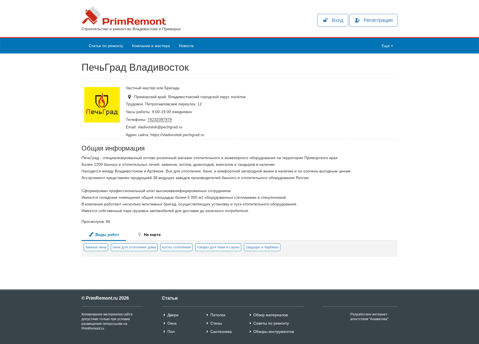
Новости (186, 46)
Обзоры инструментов (273, 331)
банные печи (95, 247)
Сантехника (221, 331)
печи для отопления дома (134, 247)
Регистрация (378, 20)
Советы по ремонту (271, 323)
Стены (216, 323)
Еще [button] (386, 46)
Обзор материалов (270, 315)
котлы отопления (176, 247)
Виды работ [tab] (106, 234)
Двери (173, 315)
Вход (337, 20)
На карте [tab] (152, 234)
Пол (171, 331)
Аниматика (378, 319)
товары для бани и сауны (218, 247)
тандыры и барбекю (262, 247)
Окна (172, 323)
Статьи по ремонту (106, 46)
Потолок (217, 315)
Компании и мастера (151, 46)
